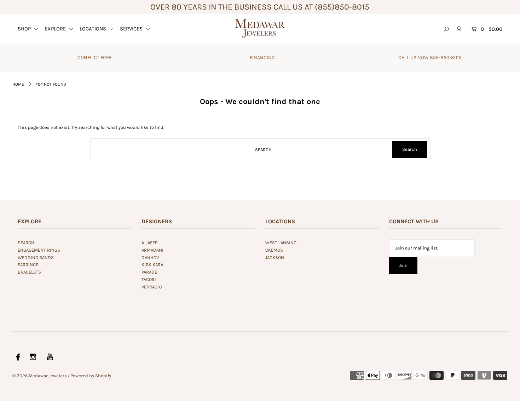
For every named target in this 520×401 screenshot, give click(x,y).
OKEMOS (274, 250)
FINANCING (262, 58)
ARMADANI (152, 250)
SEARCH (26, 242)
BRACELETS (29, 272)
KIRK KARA (152, 264)
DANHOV (150, 257)
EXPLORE (56, 28)
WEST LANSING (280, 242)
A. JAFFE (149, 242)
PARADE (149, 272)
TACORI (148, 279)
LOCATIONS (94, 28)
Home (18, 84)
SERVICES (132, 28)
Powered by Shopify (90, 375)
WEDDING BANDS (36, 257)
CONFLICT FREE (94, 58)
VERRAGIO (151, 287)
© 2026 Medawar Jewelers (39, 375)
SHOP (25, 28)
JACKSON (274, 257)
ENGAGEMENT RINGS (39, 250)
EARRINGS (28, 264)
